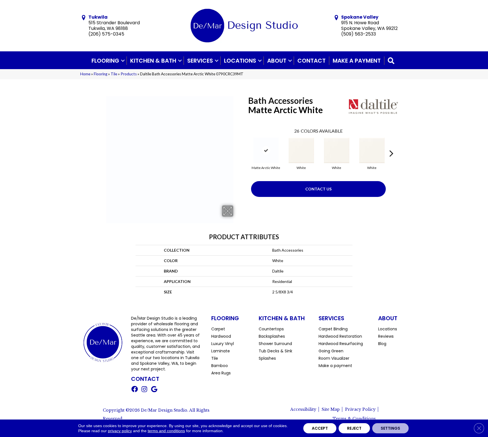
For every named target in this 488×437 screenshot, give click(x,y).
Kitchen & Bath (153, 61)
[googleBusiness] (154, 390)
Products (129, 74)
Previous (245, 145)
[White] (301, 150)
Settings (390, 428)
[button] (123, 60)
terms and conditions (166, 431)
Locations (240, 61)
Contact (311, 61)
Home (85, 74)
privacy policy (120, 431)
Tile (114, 74)
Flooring (105, 61)
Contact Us (318, 188)
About (276, 61)
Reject (354, 428)
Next (391, 145)
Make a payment (357, 61)
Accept (320, 428)
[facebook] (134, 390)
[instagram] (144, 390)
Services (200, 61)
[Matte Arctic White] (266, 150)
